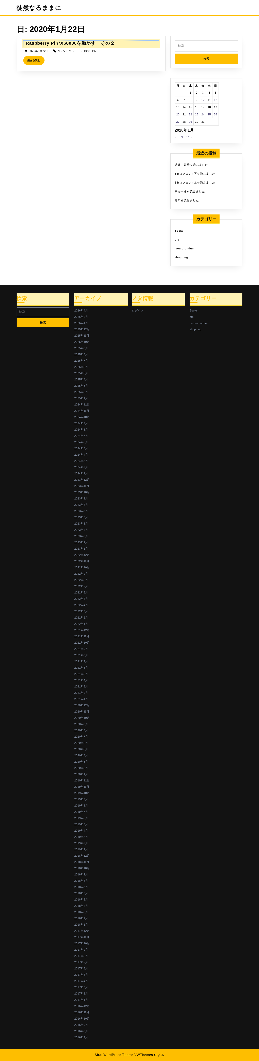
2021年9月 (81, 648)
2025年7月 (81, 360)
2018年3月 (81, 912)
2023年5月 (81, 523)
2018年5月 (81, 899)
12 (215, 99)
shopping (181, 257)
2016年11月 (81, 1012)
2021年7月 (81, 661)
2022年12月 (82, 554)
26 (215, 114)
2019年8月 (81, 805)
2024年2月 (81, 467)
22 (190, 114)
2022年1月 (81, 623)
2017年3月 (81, 987)
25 (209, 114)
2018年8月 (81, 880)
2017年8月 (81, 956)
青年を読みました (187, 200)
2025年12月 (82, 329)
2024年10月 (82, 417)
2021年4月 (81, 680)
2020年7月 (81, 736)
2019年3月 (81, 836)
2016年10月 (82, 1018)
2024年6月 (81, 442)
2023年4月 (81, 529)
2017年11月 (81, 937)
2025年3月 (81, 385)
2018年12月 (82, 855)
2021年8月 (81, 655)
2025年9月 (81, 348)
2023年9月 (81, 498)
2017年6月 (81, 968)
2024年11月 (81, 410)
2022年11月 (81, 561)
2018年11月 (81, 862)
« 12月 (179, 136)
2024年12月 (82, 404)
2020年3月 (81, 761)
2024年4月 (81, 454)
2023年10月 (82, 492)
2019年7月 (81, 811)
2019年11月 (81, 786)
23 (196, 114)
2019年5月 (81, 824)
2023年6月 (81, 517)
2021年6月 (81, 667)
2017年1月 (81, 999)
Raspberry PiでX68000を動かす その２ (70, 43)
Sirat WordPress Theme (114, 1055)
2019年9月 (81, 799)
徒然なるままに (39, 7)
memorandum (185, 248)
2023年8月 (81, 504)
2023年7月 (81, 511)
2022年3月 (81, 611)
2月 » (189, 136)
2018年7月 (81, 887)
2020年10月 (82, 717)
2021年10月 (82, 642)
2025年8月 (81, 354)
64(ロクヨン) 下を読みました (195, 173)
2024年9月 (81, 423)
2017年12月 (82, 930)
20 (177, 114)
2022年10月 (82, 567)
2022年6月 (81, 592)
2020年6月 (81, 742)
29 (190, 121)
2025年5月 (81, 373)
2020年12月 (82, 705)
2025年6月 (81, 366)
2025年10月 (82, 341)
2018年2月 (81, 918)
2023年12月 (82, 479)
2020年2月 (81, 768)
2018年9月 (81, 874)
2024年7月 (81, 435)
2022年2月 (81, 617)
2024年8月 (81, 429)
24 (203, 114)
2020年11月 (81, 711)
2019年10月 (82, 793)
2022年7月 (81, 586)
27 (177, 121)
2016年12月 (82, 1006)
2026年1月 (81, 323)
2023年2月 (81, 542)
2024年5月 (81, 448)
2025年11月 (81, 335)
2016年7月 (81, 1037)
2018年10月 (82, 868)
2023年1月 (81, 548)
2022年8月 (81, 580)
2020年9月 (81, 724)
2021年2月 (81, 692)
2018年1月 (81, 924)
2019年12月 (82, 780)
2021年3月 (81, 686)
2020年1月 (81, 774)
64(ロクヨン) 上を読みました (195, 182)
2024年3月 (81, 460)
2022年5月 (81, 598)
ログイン (137, 310)
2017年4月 (81, 981)
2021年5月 (81, 674)
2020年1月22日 (39, 51)
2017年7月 (81, 962)
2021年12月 (82, 630)
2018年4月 (81, 905)
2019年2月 (81, 843)
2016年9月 (81, 1024)
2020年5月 (81, 749)
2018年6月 (81, 893)
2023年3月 (81, 536)
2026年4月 (81, 310)
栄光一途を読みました (190, 191)
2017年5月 (81, 974)
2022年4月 (81, 605)
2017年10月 (82, 943)
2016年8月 (81, 1031)
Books (179, 230)
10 (203, 99)
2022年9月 (81, 573)
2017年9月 (81, 949)
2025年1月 (81, 398)
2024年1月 (81, 473)
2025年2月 (81, 392)
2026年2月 (81, 316)
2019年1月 (81, 849)
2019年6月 (81, 818)
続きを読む (35, 62)
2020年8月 (81, 730)
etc (177, 239)
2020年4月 (81, 755)
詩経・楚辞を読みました (191, 164)
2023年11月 (81, 486)
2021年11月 (81, 636)
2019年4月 (81, 830)
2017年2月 (81, 993)
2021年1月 (81, 699)
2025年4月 (81, 379)
